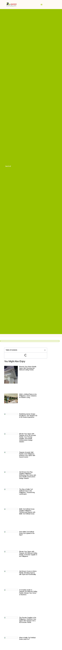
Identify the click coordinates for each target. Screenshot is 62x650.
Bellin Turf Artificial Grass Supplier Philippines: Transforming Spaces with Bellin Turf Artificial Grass (27, 511)
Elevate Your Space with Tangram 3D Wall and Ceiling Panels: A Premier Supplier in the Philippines (28, 554)
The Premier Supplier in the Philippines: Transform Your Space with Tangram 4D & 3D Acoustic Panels (27, 620)
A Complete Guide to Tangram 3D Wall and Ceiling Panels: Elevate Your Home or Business (28, 592)
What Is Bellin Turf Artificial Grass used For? (27, 638)
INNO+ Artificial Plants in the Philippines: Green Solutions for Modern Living (28, 395)
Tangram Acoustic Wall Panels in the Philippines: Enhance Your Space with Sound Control (27, 454)
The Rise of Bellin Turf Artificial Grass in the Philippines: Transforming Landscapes (27, 491)
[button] (41, 4)
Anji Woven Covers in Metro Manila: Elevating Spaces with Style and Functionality (28, 572)
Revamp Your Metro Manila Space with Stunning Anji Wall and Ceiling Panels (27, 368)
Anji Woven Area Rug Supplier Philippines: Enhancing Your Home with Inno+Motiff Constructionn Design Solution (27, 475)
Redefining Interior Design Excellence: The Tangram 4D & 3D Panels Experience (28, 415)
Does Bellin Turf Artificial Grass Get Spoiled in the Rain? (26, 533)
